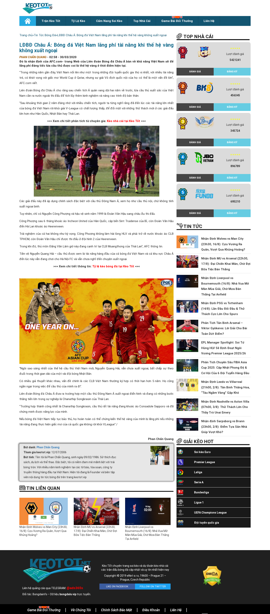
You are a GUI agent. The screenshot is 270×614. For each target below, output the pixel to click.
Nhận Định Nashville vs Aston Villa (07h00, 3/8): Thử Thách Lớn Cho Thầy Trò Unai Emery (225, 407)
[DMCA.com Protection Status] (212, 575)
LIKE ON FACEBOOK (117, 586)
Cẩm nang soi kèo (109, 21)
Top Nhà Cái (141, 21)
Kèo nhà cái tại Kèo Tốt (123, 121)
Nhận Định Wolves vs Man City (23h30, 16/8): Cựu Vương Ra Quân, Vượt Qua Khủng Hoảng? (43, 530)
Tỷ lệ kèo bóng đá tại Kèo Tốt (113, 266)
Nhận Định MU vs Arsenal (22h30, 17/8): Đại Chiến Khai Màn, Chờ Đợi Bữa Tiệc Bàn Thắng (95, 530)
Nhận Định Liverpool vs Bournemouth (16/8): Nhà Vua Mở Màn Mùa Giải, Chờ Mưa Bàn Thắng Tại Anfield (147, 532)
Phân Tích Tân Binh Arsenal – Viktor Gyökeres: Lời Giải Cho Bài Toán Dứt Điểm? (224, 328)
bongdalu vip (67, 594)
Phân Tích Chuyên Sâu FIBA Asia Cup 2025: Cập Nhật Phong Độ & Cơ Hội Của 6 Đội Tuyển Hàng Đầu (225, 367)
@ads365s (75, 588)
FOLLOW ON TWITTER (153, 586)
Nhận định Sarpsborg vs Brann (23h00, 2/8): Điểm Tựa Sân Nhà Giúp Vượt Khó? (224, 426)
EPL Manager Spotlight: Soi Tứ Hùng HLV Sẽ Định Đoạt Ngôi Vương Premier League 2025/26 (223, 348)
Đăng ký (232, 71)
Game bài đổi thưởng (177, 21)
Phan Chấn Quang (48, 447)
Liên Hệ (209, 21)
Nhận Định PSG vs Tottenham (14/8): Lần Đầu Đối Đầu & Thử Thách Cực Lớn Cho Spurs (223, 308)
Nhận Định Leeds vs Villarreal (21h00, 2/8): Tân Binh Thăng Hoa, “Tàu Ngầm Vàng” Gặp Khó (225, 387)
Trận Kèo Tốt (51, 21)
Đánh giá (195, 71)
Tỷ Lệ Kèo (78, 21)
